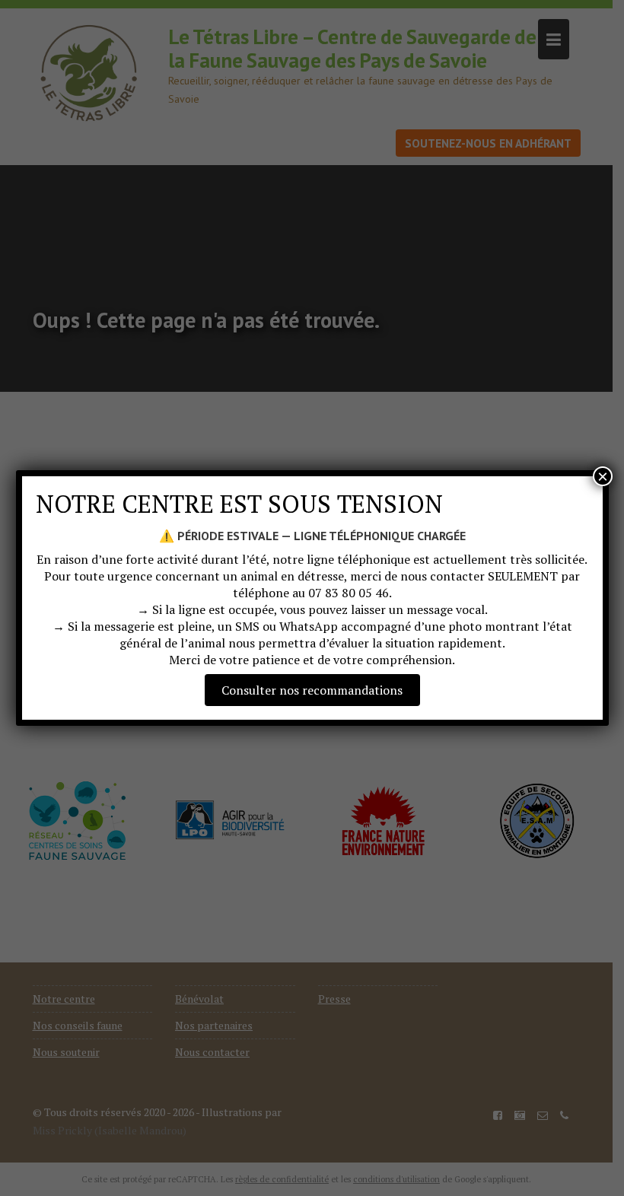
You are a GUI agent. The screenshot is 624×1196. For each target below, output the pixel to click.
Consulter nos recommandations (312, 690)
